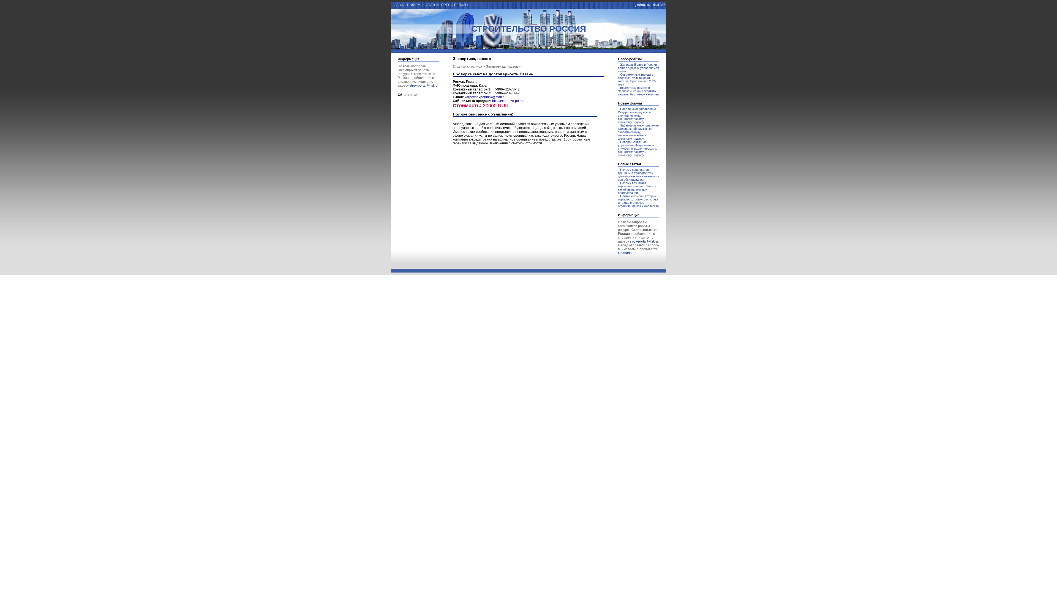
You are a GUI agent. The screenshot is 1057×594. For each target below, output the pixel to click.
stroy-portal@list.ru (424, 85)
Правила (625, 253)
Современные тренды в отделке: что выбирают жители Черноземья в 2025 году (637, 79)
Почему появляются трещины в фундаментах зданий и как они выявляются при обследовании (638, 174)
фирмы (417, 5)
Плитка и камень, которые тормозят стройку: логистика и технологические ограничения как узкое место (638, 201)
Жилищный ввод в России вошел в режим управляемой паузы (638, 68)
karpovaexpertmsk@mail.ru (485, 97)
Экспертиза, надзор (502, 66)
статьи (432, 5)
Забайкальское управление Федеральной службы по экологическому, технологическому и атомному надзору (638, 132)
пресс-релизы (454, 5)
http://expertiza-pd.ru (507, 101)
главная (400, 5)
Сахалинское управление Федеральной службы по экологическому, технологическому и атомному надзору (637, 115)
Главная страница (467, 66)
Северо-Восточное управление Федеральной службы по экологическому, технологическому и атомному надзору (637, 148)
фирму (659, 5)
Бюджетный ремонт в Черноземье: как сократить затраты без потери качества (638, 91)
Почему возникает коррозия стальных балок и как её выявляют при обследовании (637, 187)
